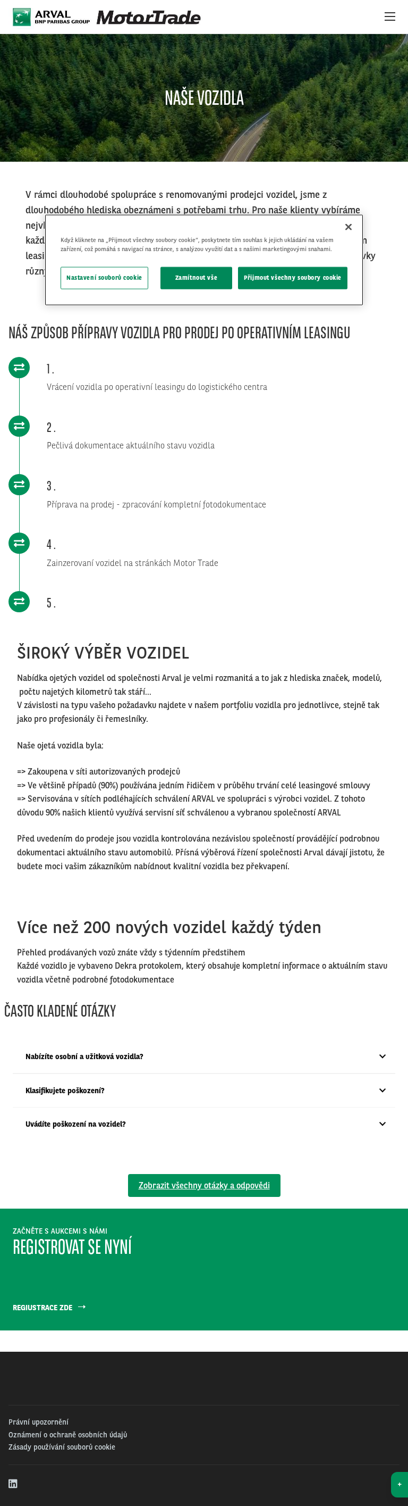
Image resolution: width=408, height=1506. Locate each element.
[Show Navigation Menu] (390, 17)
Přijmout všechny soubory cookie (293, 277)
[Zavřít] (348, 226)
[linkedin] (13, 1484)
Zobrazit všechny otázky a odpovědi (204, 1185)
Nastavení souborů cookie (104, 277)
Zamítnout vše (196, 277)
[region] (204, 259)
